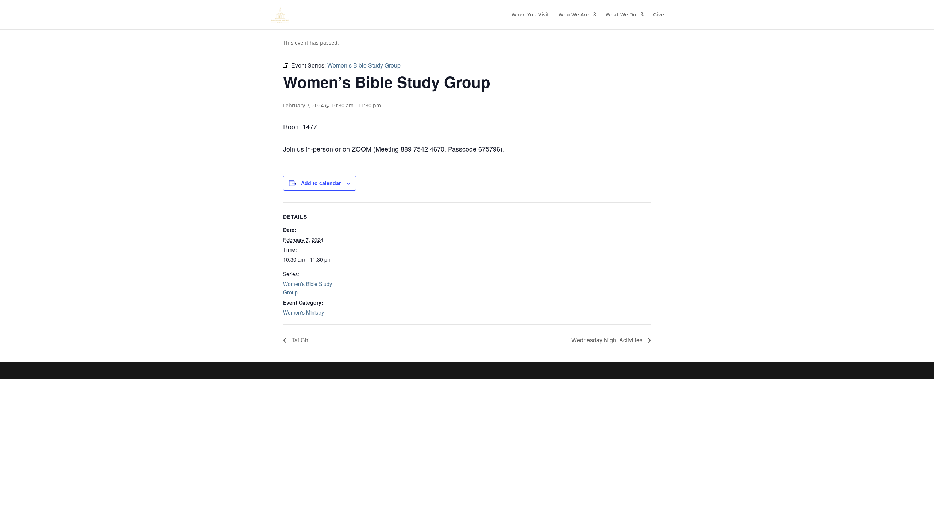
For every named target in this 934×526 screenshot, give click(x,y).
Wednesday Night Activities (607, 340)
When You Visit (530, 15)
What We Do (621, 15)
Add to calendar (321, 183)
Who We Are (574, 15)
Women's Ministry (303, 312)
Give (658, 15)
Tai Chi (300, 340)
